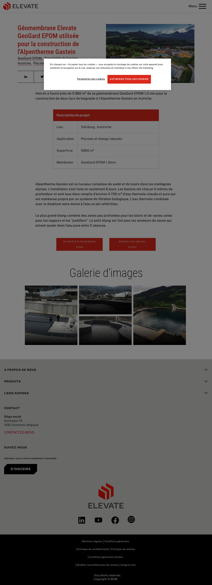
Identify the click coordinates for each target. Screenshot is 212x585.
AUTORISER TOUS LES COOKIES (129, 79)
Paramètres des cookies (91, 78)
